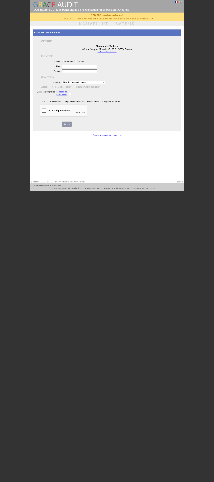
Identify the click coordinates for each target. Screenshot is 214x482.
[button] (67, 124)
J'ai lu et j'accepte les (52, 93)
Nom (58, 66)
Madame (80, 62)
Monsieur (69, 62)
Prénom (57, 71)
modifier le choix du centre (107, 52)
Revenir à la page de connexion (107, 135)
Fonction (56, 82)
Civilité (57, 62)
